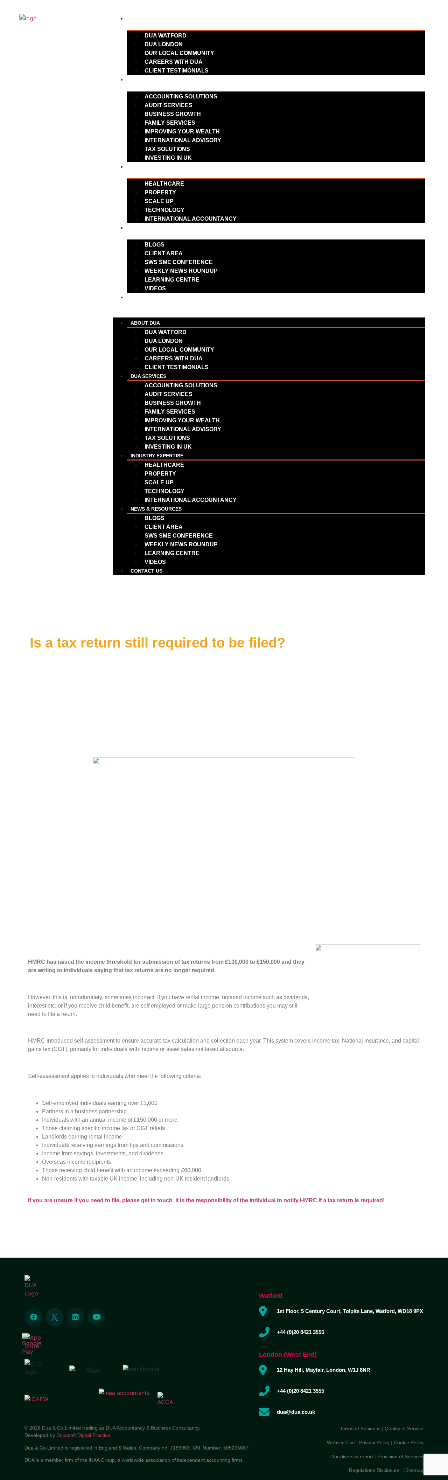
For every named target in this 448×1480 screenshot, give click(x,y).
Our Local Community (179, 53)
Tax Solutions (167, 149)
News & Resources (156, 227)
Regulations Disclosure (375, 1470)
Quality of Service (404, 1428)
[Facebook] (33, 1317)
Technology (164, 210)
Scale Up (159, 201)
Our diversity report (352, 1456)
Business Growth (173, 114)
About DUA (145, 18)
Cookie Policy (409, 1442)
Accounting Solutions (181, 96)
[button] (269, 305)
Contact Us (146, 297)
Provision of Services (400, 1456)
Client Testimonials (177, 71)
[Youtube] (97, 1317)
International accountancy (191, 219)
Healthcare (164, 184)
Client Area (164, 253)
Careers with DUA (174, 62)
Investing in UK (168, 158)
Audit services (168, 105)
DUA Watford (166, 36)
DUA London (164, 44)
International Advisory (183, 140)
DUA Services (148, 79)
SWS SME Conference (179, 262)
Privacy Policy (374, 1442)
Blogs (154, 245)
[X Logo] (55, 1317)
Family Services (170, 123)
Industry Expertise (157, 167)
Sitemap (414, 1470)
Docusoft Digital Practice (83, 1435)
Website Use (341, 1442)
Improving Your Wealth (182, 131)
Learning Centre (172, 280)
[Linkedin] (75, 1317)
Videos (155, 288)
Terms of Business (360, 1428)
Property (160, 192)
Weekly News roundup (181, 271)
